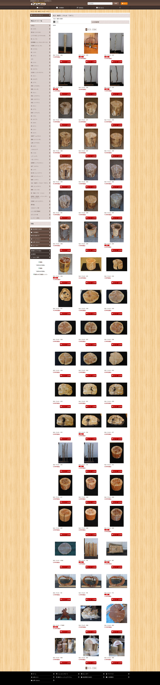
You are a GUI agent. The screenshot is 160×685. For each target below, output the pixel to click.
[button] (120, 7)
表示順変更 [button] (96, 22)
